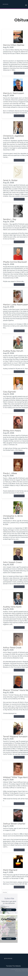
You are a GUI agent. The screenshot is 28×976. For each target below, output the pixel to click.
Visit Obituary (19, 73)
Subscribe (8, 909)
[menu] (26, 5)
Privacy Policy (18, 970)
